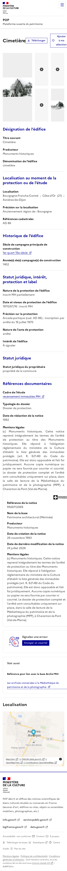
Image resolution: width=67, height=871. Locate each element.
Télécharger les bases (17, 842)
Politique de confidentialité (34, 856)
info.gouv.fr (9, 820)
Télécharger (38, 40)
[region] (33, 738)
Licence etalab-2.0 (41, 863)
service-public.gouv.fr (35, 820)
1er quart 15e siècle (15, 253)
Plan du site (19, 848)
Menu (62, 4)
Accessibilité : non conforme (17, 836)
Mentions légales (11, 856)
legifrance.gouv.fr (13, 827)
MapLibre (10, 759)
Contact (40, 836)
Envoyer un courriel (35, 643)
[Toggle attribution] (60, 759)
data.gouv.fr (37, 827)
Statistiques (38, 842)
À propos (54, 836)
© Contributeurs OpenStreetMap (39, 762)
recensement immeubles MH (21, 396)
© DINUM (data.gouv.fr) (30, 759)
